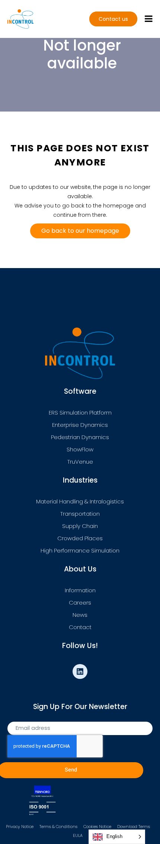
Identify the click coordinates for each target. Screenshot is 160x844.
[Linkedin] (80, 671)
